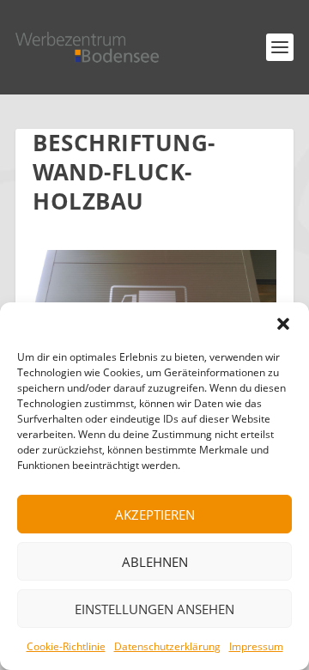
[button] (283, 323)
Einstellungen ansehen (154, 609)
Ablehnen (155, 561)
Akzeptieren (155, 514)
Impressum (256, 646)
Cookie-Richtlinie (66, 646)
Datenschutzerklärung (167, 646)
